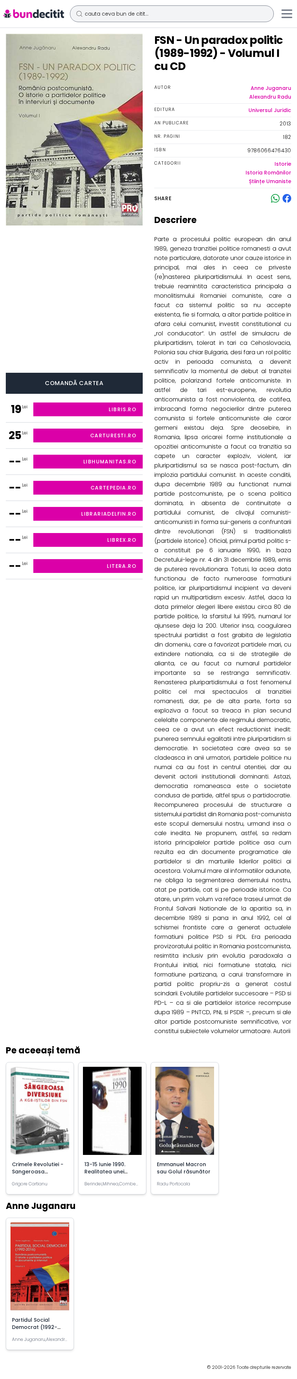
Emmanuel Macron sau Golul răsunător (183, 1168)
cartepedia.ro (114, 487)
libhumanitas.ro (110, 461)
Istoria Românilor (268, 172)
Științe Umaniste (270, 181)
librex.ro (122, 540)
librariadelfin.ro (109, 513)
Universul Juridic (269, 110)
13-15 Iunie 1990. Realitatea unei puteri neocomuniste (111, 1171)
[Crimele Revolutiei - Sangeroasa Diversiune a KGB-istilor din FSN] (40, 1114)
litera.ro (122, 566)
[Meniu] (287, 14)
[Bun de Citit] (33, 13)
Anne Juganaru (271, 88)
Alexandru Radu (270, 96)
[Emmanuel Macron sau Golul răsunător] (184, 1114)
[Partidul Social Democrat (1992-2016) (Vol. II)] (40, 1269)
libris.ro (123, 409)
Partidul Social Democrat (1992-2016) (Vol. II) (34, 1327)
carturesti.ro (113, 435)
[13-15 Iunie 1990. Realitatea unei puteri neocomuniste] (112, 1114)
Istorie (283, 164)
